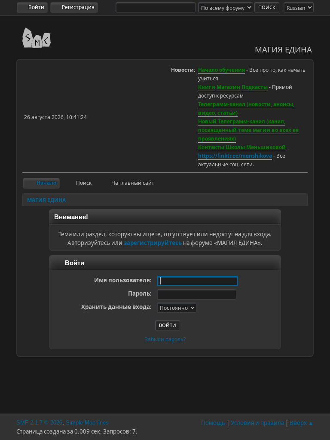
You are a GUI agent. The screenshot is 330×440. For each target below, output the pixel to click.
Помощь (213, 423)
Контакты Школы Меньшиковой (242, 147)
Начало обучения (221, 69)
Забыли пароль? (165, 339)
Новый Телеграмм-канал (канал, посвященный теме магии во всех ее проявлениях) (248, 130)
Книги (206, 87)
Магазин (228, 87)
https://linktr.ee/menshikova (235, 155)
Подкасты (254, 87)
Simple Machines (87, 422)
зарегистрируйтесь (153, 243)
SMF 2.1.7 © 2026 (39, 422)
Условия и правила (257, 423)
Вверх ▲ (302, 423)
